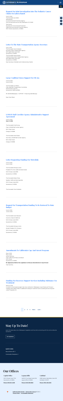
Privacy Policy (16, 393)
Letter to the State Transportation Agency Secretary (26, 44)
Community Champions (11, 354)
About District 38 (10, 351)
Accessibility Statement (27, 393)
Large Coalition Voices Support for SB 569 (22, 78)
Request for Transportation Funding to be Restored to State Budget (30, 206)
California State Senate (18, 391)
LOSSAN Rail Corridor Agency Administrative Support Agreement (27, 115)
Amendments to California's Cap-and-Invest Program (27, 250)
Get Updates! (10, 336)
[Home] (15, 0)
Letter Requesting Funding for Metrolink (22, 160)
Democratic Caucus (31, 391)
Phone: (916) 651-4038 (9, 382)
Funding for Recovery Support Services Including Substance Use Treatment (31, 281)
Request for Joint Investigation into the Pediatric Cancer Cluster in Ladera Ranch (28, 12)
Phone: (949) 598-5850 (27, 382)
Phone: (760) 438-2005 (45, 382)
